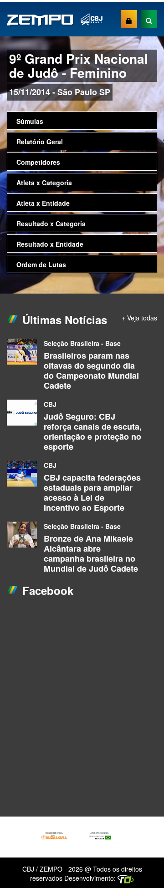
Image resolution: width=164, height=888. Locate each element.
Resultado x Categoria (51, 223)
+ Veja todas (139, 317)
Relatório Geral (39, 141)
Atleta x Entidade (43, 203)
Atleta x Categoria (44, 182)
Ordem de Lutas (41, 264)
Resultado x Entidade (49, 244)
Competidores (38, 162)
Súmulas (29, 121)
